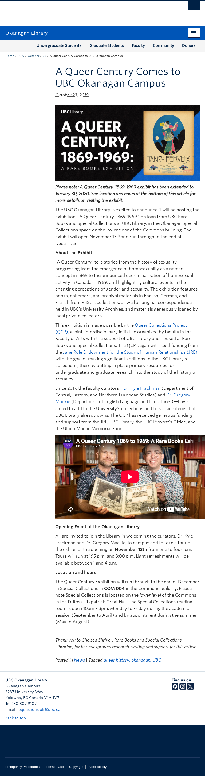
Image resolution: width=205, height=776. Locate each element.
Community (163, 45)
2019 (21, 56)
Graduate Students (107, 45)
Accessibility (98, 767)
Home (9, 56)
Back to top (16, 718)
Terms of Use (54, 767)
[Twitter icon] (190, 688)
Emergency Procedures (22, 767)
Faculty (138, 45)
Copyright (76, 767)
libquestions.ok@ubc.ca (38, 709)
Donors (189, 45)
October (33, 56)
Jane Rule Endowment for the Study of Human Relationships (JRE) (130, 352)
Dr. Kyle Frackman (141, 388)
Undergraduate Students (59, 45)
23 (44, 56)
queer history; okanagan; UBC (132, 660)
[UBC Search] (194, 7)
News (79, 660)
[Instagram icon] (182, 688)
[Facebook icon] (175, 688)
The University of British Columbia (88, 11)
